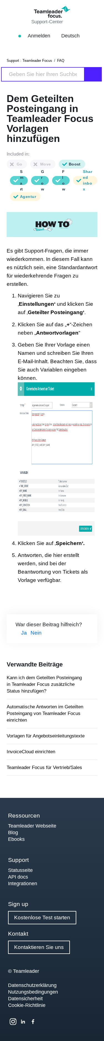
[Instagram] (13, 1022)
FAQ (60, 60)
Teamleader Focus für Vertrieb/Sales (44, 767)
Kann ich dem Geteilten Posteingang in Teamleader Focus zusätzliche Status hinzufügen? (44, 684)
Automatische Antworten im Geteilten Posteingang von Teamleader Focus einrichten (45, 713)
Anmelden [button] (40, 36)
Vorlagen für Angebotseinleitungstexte (46, 736)
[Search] (93, 74)
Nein (36, 633)
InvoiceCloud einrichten (31, 751)
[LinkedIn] (23, 1022)
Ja (24, 633)
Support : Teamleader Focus (29, 60)
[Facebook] (33, 1022)
